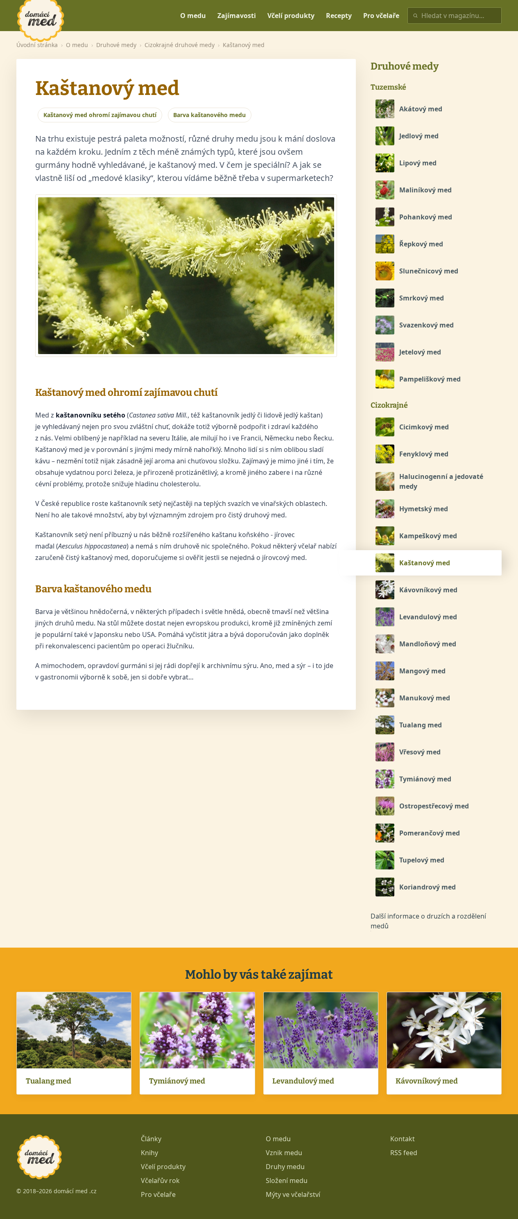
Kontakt (402, 1138)
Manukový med (424, 697)
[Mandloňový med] (384, 643)
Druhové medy (116, 45)
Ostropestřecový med (434, 805)
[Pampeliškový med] (384, 379)
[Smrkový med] (384, 298)
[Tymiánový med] (384, 779)
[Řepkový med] (384, 244)
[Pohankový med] (384, 217)
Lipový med (418, 162)
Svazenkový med (426, 325)
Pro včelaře (381, 15)
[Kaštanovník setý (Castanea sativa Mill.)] (186, 275)
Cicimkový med (424, 426)
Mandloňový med (427, 643)
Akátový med (420, 108)
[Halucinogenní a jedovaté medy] (384, 481)
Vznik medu (284, 1152)
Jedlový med (419, 135)
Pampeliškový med (430, 379)
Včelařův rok (160, 1180)
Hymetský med (423, 508)
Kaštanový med (424, 562)
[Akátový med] (384, 108)
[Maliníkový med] (384, 190)
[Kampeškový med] (384, 535)
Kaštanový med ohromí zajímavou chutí (99, 115)
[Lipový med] (384, 163)
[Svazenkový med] (384, 325)
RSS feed (403, 1152)
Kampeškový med (428, 535)
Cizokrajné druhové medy (180, 45)
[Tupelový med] (384, 860)
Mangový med (422, 670)
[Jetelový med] (384, 352)
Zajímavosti (236, 15)
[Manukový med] (384, 698)
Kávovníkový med (428, 589)
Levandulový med (428, 616)
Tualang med (420, 724)
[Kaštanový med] (384, 562)
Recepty (339, 15)
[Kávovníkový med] (384, 589)
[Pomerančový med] (384, 833)
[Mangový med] (384, 670)
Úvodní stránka (37, 45)
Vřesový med (420, 751)
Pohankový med (425, 216)
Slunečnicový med (428, 270)
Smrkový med (421, 297)
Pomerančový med (429, 832)
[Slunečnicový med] (384, 271)
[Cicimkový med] (384, 427)
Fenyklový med (423, 453)
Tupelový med (421, 860)
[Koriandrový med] (384, 887)
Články (151, 1138)
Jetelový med (420, 352)
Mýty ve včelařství (293, 1194)
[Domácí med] (94, 15)
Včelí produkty (290, 15)
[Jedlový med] (384, 135)
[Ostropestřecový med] (384, 806)
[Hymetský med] (384, 508)
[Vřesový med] (384, 752)
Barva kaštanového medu (209, 115)
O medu (193, 15)
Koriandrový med (427, 887)
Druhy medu (285, 1166)
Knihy (149, 1152)
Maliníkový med (425, 189)
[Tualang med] (384, 725)
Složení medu (287, 1180)
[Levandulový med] (384, 616)
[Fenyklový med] (384, 454)
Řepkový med (421, 243)
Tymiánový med (425, 778)
